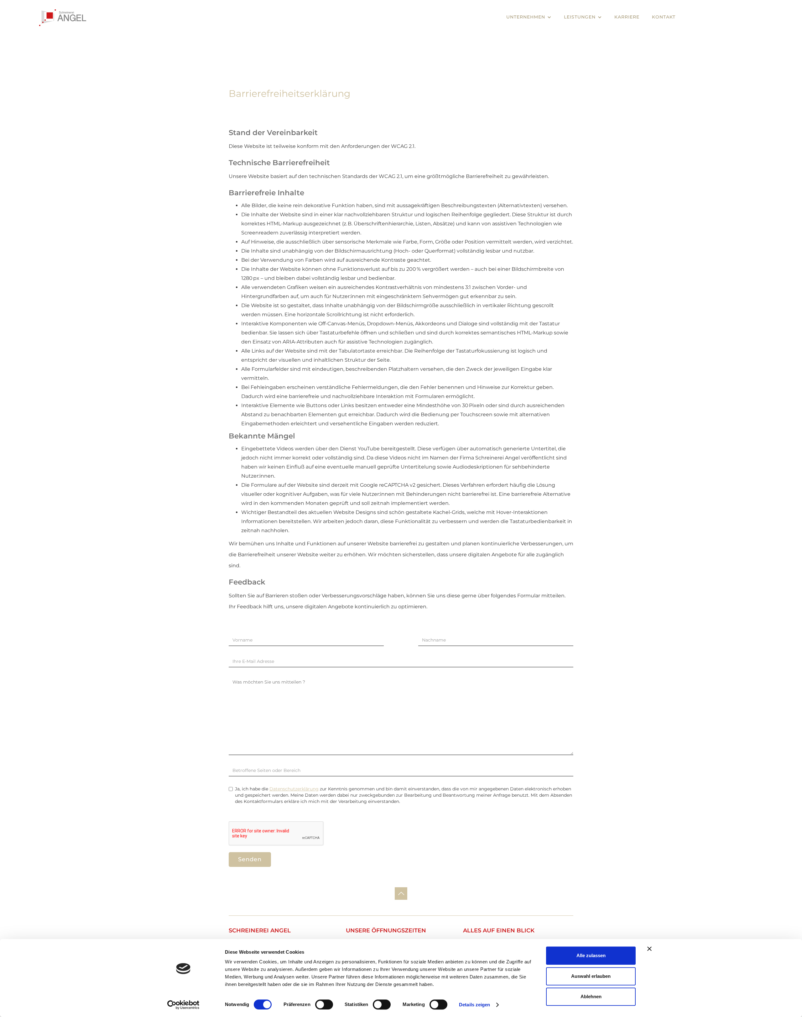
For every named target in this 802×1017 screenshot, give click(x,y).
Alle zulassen (591, 955)
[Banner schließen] (649, 948)
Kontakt (663, 17)
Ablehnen (591, 996)
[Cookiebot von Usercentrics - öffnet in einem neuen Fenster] (183, 1004)
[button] (529, 17)
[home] (62, 17)
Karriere (626, 17)
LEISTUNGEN (580, 17)
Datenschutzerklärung (294, 789)
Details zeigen (474, 1004)
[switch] (324, 1004)
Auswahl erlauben (591, 976)
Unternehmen (525, 17)
